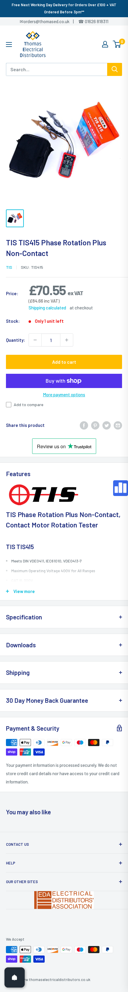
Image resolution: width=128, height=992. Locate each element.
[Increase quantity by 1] (66, 340)
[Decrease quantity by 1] (35, 340)
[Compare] (121, 488)
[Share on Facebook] (84, 425)
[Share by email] (118, 425)
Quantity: (15, 340)
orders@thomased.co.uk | (52, 21)
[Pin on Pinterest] (95, 425)
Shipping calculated (47, 307)
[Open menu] (9, 44)
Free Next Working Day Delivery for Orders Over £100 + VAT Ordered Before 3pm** (64, 8)
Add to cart (64, 362)
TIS (9, 267)
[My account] (105, 44)
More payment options (64, 394)
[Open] (14, 977)
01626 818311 (96, 21)
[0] (117, 44)
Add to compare (28, 404)
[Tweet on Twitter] (106, 425)
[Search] (114, 69)
